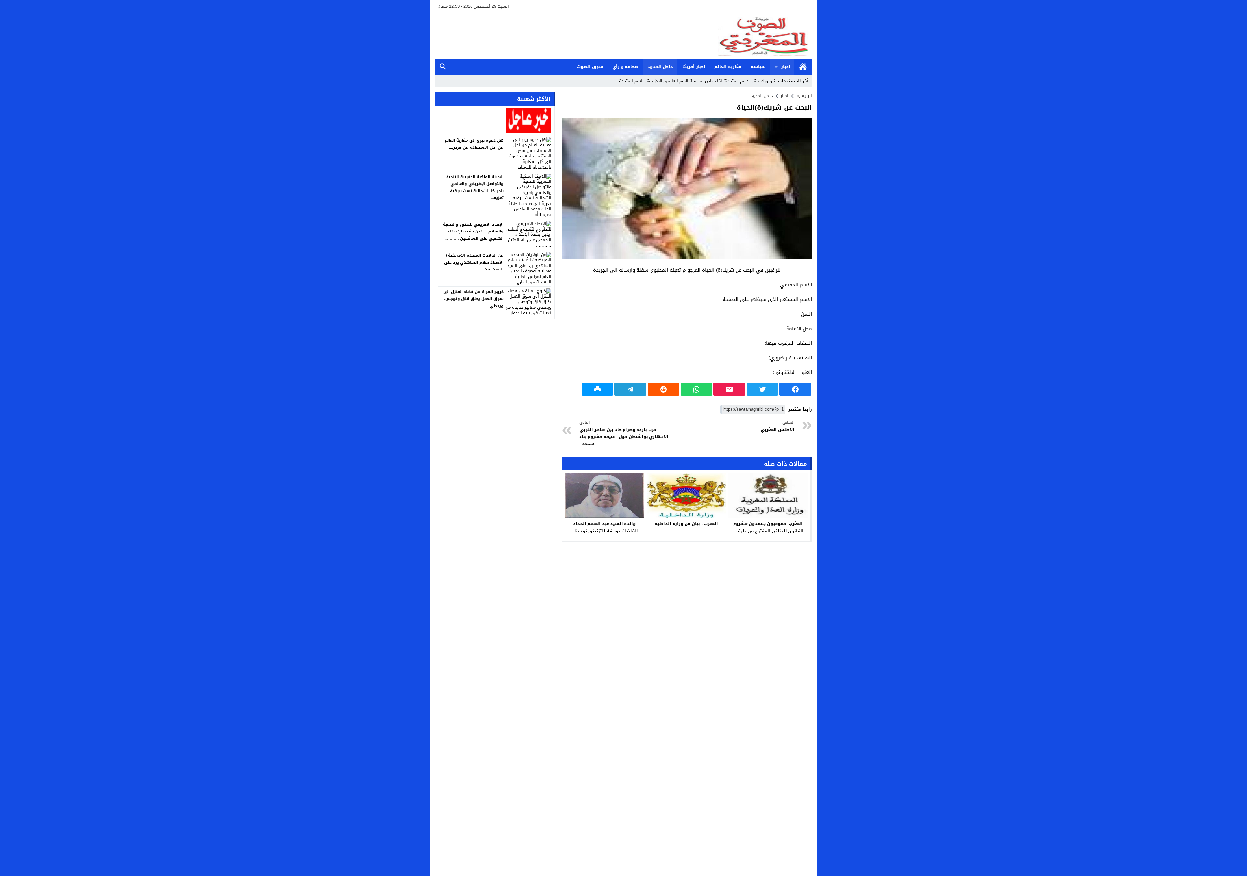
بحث (443, 67)
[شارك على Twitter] (762, 389)
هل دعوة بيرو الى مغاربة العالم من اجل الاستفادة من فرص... (474, 144)
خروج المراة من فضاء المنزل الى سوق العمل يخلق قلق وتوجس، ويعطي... (473, 298)
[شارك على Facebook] (795, 389)
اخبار (785, 66)
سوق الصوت (590, 66)
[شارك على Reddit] (663, 389)
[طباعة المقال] (597, 389)
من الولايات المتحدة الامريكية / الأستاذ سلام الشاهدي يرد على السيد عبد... (474, 262)
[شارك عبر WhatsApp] (696, 389)
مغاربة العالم (727, 66)
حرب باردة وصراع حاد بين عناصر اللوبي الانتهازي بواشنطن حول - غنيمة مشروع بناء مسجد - (623, 433)
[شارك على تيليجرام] (630, 389)
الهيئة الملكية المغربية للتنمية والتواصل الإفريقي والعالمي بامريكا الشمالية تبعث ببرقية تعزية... (475, 187)
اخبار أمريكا (693, 66)
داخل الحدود (660, 66)
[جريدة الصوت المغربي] (623, 36)
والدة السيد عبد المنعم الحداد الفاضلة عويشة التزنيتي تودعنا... (604, 527)
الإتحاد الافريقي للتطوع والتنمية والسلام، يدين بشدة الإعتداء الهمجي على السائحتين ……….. (473, 231)
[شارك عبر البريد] (729, 389)
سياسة (758, 66)
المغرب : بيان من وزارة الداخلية (686, 523)
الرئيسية (803, 66)
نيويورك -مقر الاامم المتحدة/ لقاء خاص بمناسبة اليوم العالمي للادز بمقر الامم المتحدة (697, 81)
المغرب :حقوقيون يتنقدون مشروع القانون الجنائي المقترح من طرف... (768, 527)
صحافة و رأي (625, 66)
